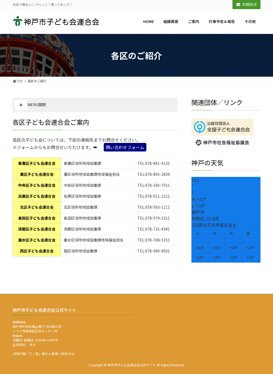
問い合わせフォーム (125, 147)
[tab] (95, 105)
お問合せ (249, 4)
